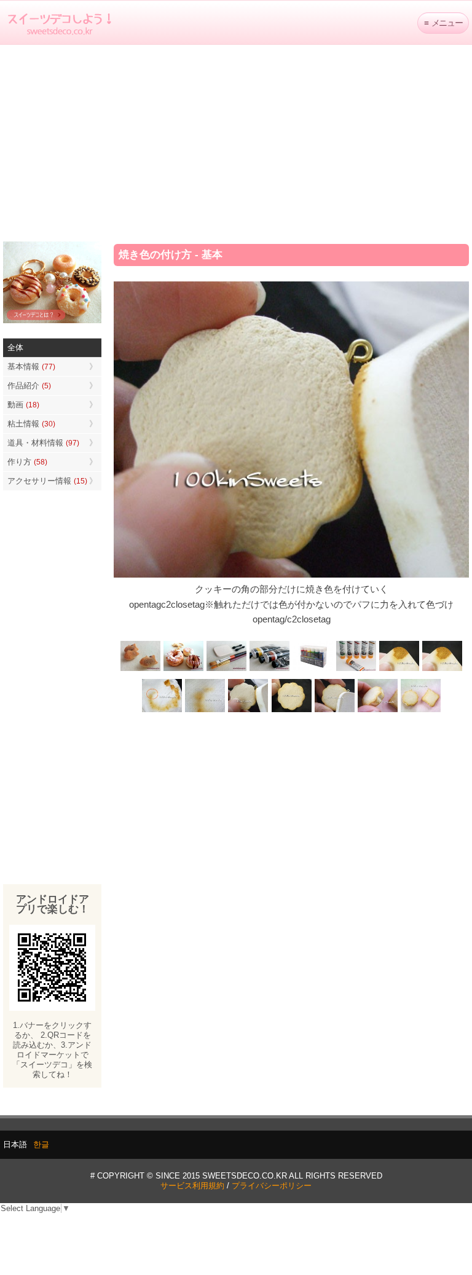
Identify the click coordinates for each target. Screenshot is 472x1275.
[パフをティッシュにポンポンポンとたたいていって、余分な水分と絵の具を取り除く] (162, 710)
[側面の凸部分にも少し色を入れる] (377, 710)
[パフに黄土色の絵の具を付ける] (441, 669)
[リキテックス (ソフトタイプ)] (355, 669)
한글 (41, 1144)
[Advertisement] (236, 143)
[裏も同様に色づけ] (291, 710)
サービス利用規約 (192, 1185)
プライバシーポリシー (272, 1185)
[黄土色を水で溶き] (398, 669)
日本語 (15, 1144)
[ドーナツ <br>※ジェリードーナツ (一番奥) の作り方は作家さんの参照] (183, 669)
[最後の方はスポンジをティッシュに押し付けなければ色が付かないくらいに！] (205, 710)
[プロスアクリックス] (312, 669)
